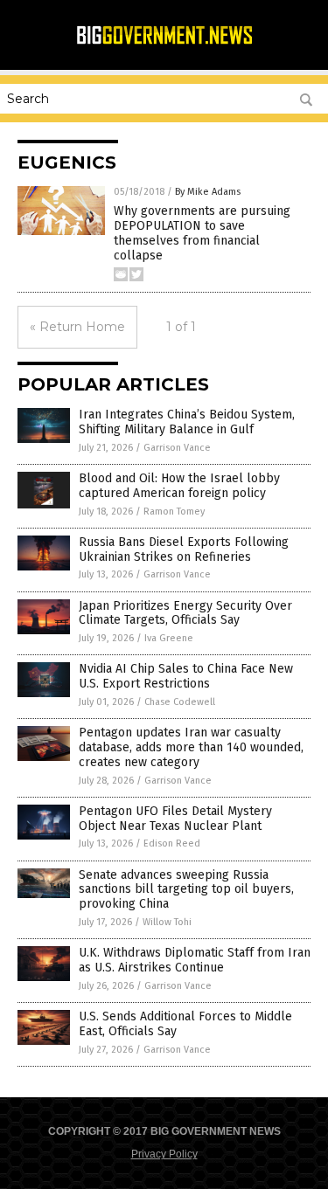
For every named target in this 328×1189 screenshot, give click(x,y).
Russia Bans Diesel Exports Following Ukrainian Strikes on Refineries (184, 549)
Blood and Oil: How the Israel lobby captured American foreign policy (179, 486)
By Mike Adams (208, 191)
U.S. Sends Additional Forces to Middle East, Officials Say (185, 1024)
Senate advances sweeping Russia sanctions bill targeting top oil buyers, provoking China (186, 890)
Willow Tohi (167, 922)
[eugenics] (164, 42)
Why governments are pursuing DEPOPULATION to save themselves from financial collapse (202, 233)
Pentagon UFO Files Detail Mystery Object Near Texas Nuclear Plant (175, 818)
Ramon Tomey (174, 511)
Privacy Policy (164, 1154)
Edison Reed (171, 843)
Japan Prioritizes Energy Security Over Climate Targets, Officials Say (185, 613)
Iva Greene (168, 638)
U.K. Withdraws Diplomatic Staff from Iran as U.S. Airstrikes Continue (195, 960)
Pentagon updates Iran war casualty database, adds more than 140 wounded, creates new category (191, 747)
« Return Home (77, 327)
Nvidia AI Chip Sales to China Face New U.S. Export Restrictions (186, 676)
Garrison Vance (177, 447)
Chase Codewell (179, 702)
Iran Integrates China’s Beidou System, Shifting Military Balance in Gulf (187, 422)
